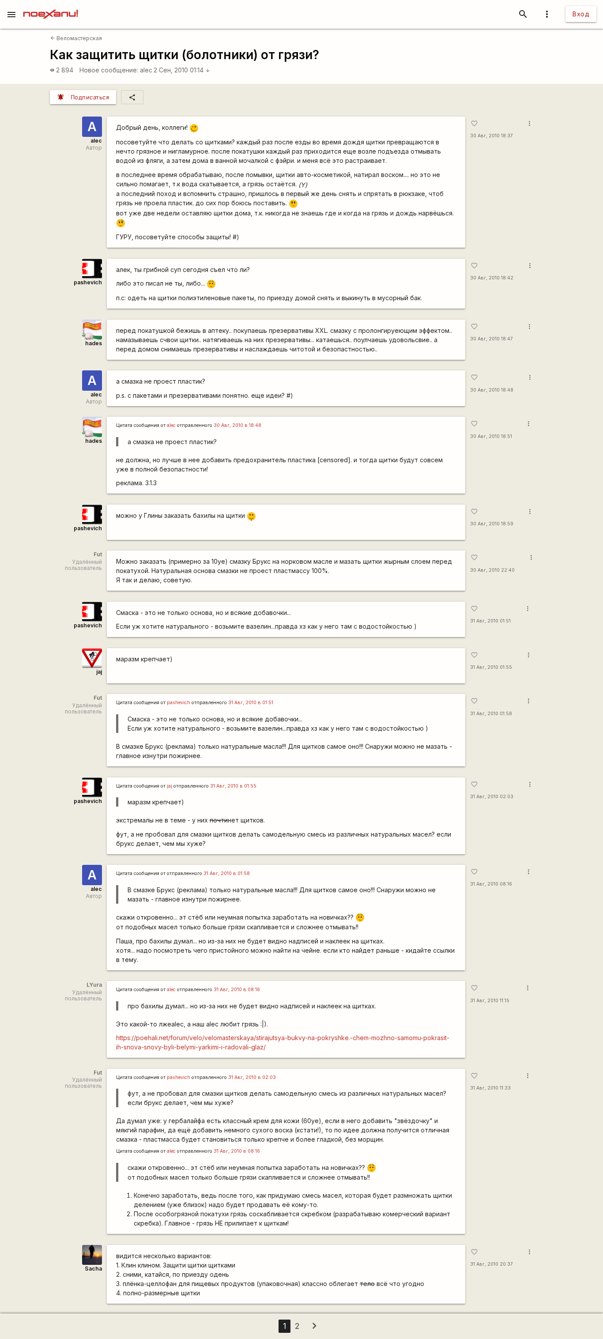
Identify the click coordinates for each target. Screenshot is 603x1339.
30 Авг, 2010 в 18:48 (237, 425)
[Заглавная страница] (50, 6)
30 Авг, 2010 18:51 (491, 436)
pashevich (88, 282)
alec (146, 70)
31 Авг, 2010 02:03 (491, 797)
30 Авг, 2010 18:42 (491, 278)
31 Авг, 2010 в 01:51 (250, 702)
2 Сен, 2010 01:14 (182, 70)
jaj (99, 671)
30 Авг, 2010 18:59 (491, 524)
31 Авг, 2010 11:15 (489, 1000)
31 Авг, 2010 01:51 (490, 621)
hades (93, 343)
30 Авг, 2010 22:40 (492, 570)
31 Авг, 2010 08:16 (491, 884)
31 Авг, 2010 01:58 (491, 714)
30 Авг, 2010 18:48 (491, 390)
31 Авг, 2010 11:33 (490, 1088)
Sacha (93, 1268)
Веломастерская (76, 38)
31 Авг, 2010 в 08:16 (237, 989)
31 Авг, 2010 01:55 (491, 667)
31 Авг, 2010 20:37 (491, 1264)
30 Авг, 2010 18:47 (491, 339)
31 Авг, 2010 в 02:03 (252, 1077)
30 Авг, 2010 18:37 (491, 136)
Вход (581, 14)
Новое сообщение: (108, 70)
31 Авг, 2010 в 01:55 (233, 786)
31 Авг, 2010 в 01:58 (227, 873)
